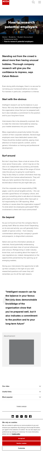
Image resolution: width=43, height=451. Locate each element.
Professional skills (11, 39)
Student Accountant (25, 37)
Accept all (21, 438)
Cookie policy (16, 434)
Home (4, 37)
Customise (21, 448)
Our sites (5, 386)
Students (12, 37)
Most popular (7, 397)
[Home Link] (21, 406)
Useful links (7, 392)
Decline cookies (22, 443)
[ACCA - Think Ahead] (5, 4)
